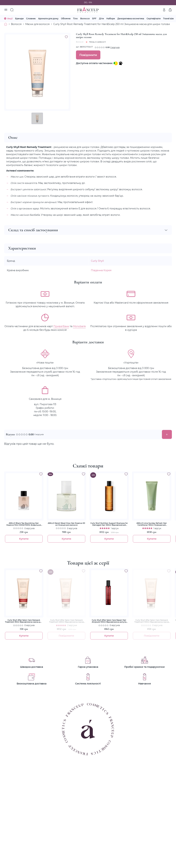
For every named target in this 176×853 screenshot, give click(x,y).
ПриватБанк (61, 326)
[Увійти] (164, 10)
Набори (110, 18)
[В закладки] (66, 36)
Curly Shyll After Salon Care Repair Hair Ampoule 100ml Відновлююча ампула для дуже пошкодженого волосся (109, 621)
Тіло (75, 18)
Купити (24, 538)
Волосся (85, 18)
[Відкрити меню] (6, 10)
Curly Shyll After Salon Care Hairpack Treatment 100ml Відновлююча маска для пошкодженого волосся (151, 621)
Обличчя (65, 18)
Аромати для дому (48, 18)
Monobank (79, 326)
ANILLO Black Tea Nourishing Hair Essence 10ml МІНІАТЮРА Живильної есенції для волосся (24, 524)
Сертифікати (154, 18)
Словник (31, 18)
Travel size (168, 18)
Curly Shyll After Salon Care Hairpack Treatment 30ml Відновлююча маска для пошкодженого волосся (23, 621)
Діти (101, 18)
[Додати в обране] (41, 474)
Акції (10, 18)
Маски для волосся (37, 24)
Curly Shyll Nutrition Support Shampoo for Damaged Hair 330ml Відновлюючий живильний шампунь (109, 524)
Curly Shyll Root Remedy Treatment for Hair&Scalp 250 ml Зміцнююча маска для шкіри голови (111, 24)
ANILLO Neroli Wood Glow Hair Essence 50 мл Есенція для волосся (66, 524)
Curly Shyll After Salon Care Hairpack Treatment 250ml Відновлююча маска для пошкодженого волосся (66, 621)
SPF (94, 18)
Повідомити (88, 55)
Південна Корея (101, 270)
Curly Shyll (97, 260)
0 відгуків (115, 47)
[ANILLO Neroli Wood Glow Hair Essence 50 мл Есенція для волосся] (66, 496)
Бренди (19, 18)
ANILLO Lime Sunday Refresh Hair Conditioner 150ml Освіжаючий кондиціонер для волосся (151, 524)
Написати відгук (167, 434)
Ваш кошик (170, 10)
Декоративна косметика (130, 18)
